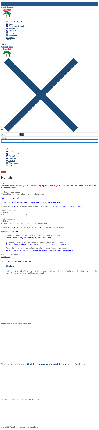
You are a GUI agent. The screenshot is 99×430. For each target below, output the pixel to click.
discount (63, 364)
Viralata (10, 266)
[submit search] (21, 134)
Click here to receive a (39, 364)
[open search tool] (39, 131)
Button (3, 172)
